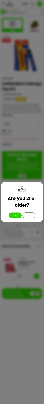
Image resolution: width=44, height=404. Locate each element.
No (29, 215)
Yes (15, 215)
